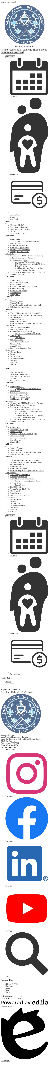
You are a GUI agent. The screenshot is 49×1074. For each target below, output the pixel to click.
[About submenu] (6, 223)
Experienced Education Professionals (17, 692)
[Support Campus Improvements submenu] (34, 332)
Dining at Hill (15, 295)
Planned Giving (15, 346)
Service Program (16, 284)
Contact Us (14, 360)
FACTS (13, 364)
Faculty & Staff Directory (19, 233)
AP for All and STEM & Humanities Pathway (26, 256)
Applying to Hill (16, 239)
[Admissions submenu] (6, 385)
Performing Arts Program (19, 282)
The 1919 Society (16, 340)
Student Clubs (15, 280)
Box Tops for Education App (20, 348)
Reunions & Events (17, 317)
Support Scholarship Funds (20, 342)
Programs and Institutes (18, 260)
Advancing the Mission (18, 330)
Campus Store (15, 356)
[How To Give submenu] (21, 336)
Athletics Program (16, 301)
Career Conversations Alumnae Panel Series (26, 315)
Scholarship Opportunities (19, 248)
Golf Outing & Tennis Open (20, 327)
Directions (13, 362)
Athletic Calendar (16, 303)
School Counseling (17, 289)
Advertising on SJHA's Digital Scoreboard (25, 305)
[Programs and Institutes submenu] (28, 260)
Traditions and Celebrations (20, 250)
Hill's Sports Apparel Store (19, 307)
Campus (13, 231)
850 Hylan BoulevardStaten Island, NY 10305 (10, 742)
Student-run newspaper (18, 291)
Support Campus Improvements (21, 332)
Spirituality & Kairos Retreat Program (23, 286)
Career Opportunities (17, 358)
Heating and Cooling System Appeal (28, 334)
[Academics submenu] (15, 254)
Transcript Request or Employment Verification (27, 323)
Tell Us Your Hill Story (18, 321)
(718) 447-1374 (12, 745)
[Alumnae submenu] (6, 311)
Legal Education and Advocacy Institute (29, 268)
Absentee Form (15, 352)
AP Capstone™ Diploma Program (27, 262)
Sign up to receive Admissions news (28, 241)
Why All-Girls (15, 243)
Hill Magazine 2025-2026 (19, 252)
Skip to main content (8, 2)
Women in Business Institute (25, 270)
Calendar (13, 354)
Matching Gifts (15, 344)
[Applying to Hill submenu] (23, 387)
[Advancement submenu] (17, 473)
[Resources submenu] (14, 350)
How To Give (15, 336)
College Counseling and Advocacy (22, 258)
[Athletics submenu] (6, 299)
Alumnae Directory (17, 319)
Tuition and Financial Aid (19, 246)
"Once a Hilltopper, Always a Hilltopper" (25, 313)
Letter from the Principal (19, 227)
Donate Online (20, 338)
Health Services (15, 293)
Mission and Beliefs (17, 225)
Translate (18, 998)
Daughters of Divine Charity (20, 229)
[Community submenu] (6, 426)
